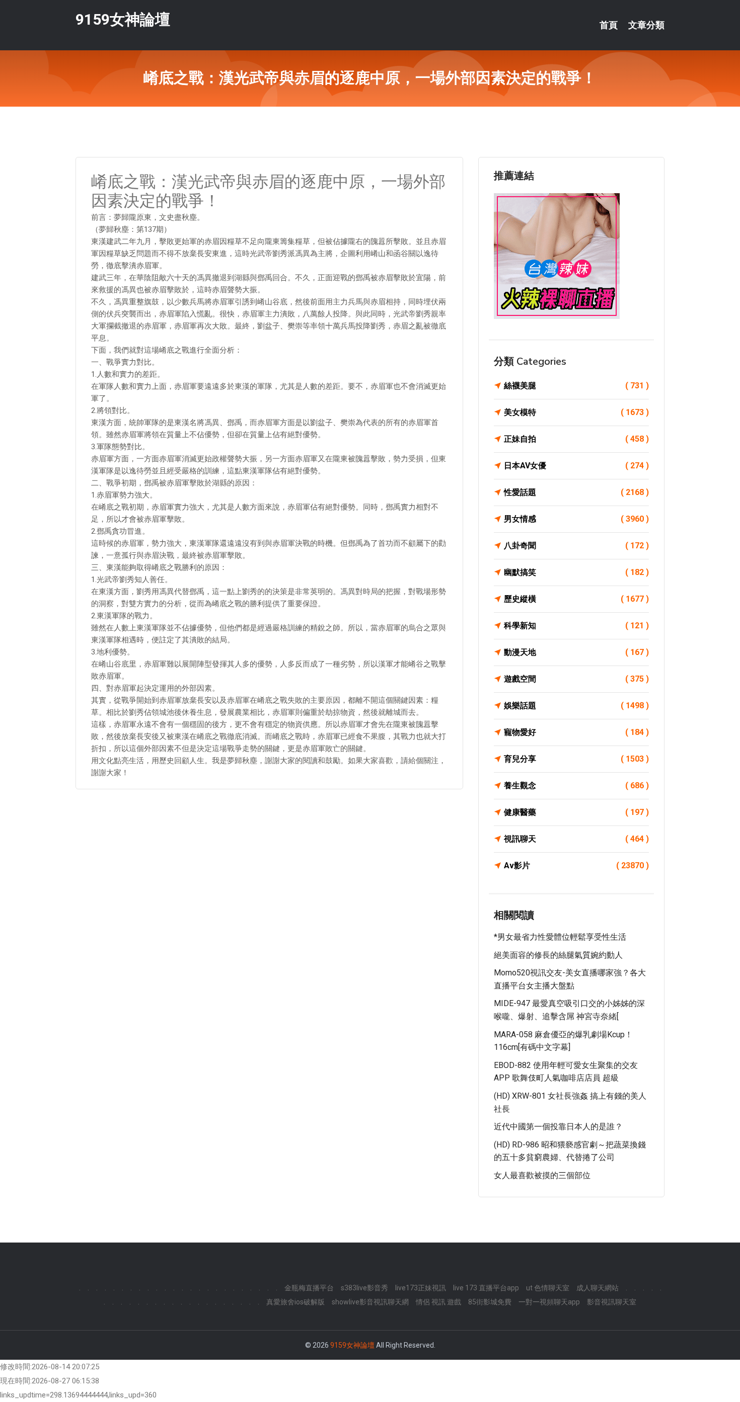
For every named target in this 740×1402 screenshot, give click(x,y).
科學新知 (576, 625)
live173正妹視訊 (420, 1288)
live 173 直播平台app (486, 1288)
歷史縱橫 (576, 599)
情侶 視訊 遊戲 (438, 1302)
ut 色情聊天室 (547, 1288)
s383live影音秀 (364, 1288)
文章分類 (646, 25)
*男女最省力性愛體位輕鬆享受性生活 (560, 937)
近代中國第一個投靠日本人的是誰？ (558, 1126)
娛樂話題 (576, 705)
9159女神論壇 (123, 19)
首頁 (609, 25)
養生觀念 (576, 785)
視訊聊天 (576, 839)
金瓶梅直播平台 (309, 1288)
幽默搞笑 (576, 572)
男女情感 (576, 519)
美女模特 (576, 412)
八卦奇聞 (576, 545)
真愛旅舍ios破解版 (295, 1302)
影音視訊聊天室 (611, 1302)
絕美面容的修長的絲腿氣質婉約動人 (558, 955)
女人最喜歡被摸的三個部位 (542, 1175)
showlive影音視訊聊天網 (370, 1302)
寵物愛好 (576, 732)
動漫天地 (576, 652)
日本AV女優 (576, 465)
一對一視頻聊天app (549, 1302)
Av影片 (576, 865)
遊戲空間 (576, 679)
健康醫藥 (576, 812)
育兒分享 (576, 759)
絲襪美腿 (576, 385)
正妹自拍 (576, 439)
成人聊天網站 (597, 1288)
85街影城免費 (489, 1302)
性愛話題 (576, 492)
